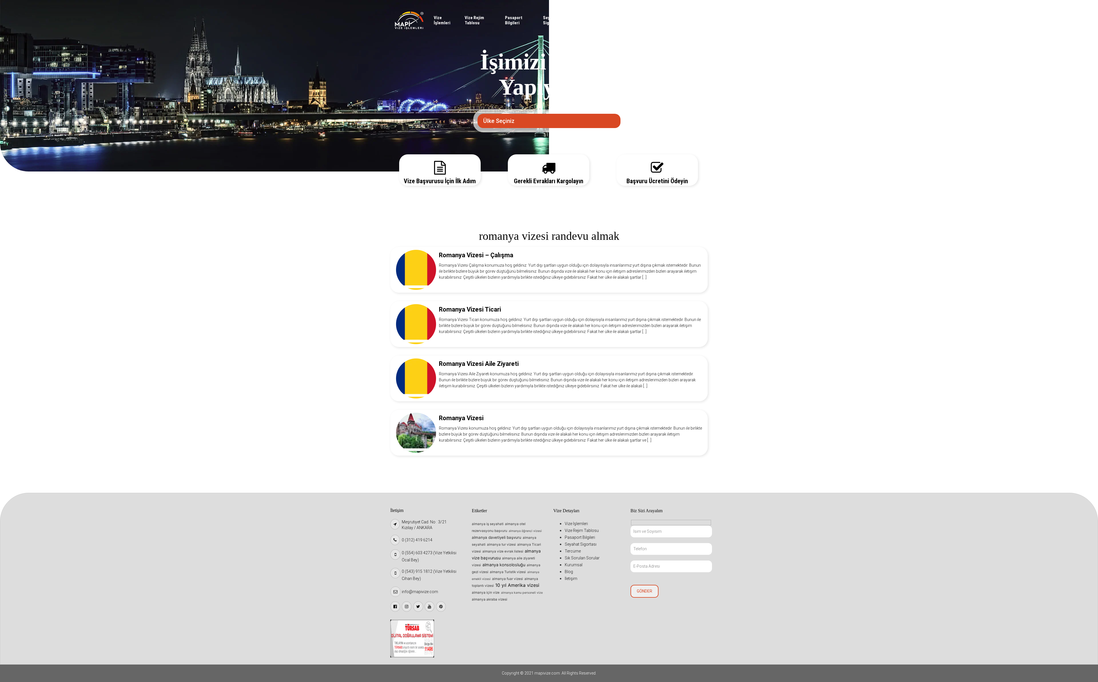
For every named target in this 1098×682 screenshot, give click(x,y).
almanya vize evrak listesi (502, 551)
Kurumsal (654, 17)
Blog (673, 17)
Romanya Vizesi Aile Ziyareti (479, 363)
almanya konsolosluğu (503, 564)
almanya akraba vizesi (489, 599)
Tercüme (590, 17)
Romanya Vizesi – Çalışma (476, 255)
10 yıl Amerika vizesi (517, 585)
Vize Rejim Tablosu (474, 20)
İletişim (690, 17)
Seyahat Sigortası (551, 20)
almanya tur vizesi (501, 545)
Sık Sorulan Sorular (615, 20)
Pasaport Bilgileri (513, 20)
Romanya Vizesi (461, 418)
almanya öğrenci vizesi (525, 531)
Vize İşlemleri (442, 20)
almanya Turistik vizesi (508, 572)
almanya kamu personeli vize (522, 593)
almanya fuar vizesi (507, 579)
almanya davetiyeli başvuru (496, 537)
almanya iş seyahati (488, 524)
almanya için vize (486, 593)
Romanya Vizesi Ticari (470, 309)
